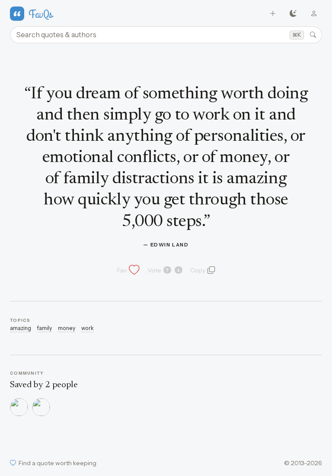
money (66, 328)
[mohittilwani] (41, 407)
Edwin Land (169, 245)
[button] (127, 270)
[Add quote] (273, 13)
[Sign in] (313, 13)
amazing (20, 328)
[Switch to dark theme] (293, 13)
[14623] (19, 407)
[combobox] (166, 35)
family (44, 328)
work (87, 328)
